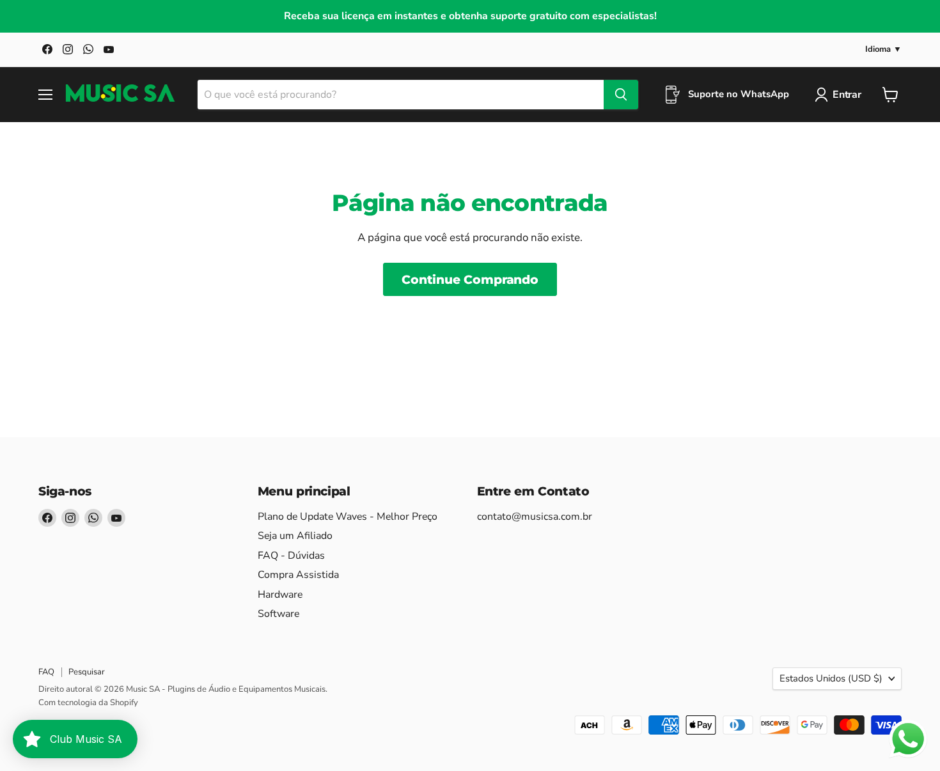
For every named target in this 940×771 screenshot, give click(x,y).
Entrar (847, 95)
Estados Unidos (830, 678)
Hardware (280, 595)
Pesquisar (86, 672)
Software (278, 614)
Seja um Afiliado (295, 536)
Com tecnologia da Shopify (88, 702)
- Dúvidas (291, 556)
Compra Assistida (298, 575)
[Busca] (621, 94)
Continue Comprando (470, 279)
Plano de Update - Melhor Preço (347, 517)
